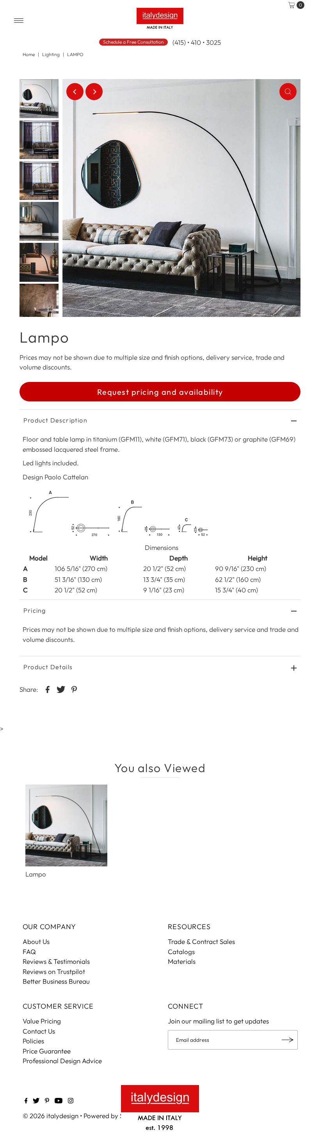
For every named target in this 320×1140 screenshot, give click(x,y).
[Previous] (75, 91)
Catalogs (181, 951)
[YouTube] (58, 1101)
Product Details (48, 667)
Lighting (51, 54)
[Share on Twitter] (61, 689)
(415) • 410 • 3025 (196, 42)
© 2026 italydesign (50, 1116)
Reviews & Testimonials (56, 961)
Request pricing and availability (160, 392)
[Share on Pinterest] (74, 689)
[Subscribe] (288, 1040)
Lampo (35, 874)
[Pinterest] (47, 1101)
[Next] (94, 91)
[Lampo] (66, 825)
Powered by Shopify (113, 1116)
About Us (36, 941)
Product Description (55, 420)
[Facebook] (26, 1101)
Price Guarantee (47, 1051)
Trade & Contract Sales (201, 941)
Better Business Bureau (56, 981)
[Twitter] (36, 1101)
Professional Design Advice (62, 1061)
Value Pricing (42, 1021)
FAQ (29, 951)
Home (29, 54)
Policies (33, 1041)
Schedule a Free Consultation (133, 42)
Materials (182, 961)
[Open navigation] (19, 20)
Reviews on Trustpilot (54, 971)
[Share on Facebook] (47, 689)
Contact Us (39, 1031)
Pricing (34, 610)
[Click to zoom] (288, 91)
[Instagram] (70, 1101)
